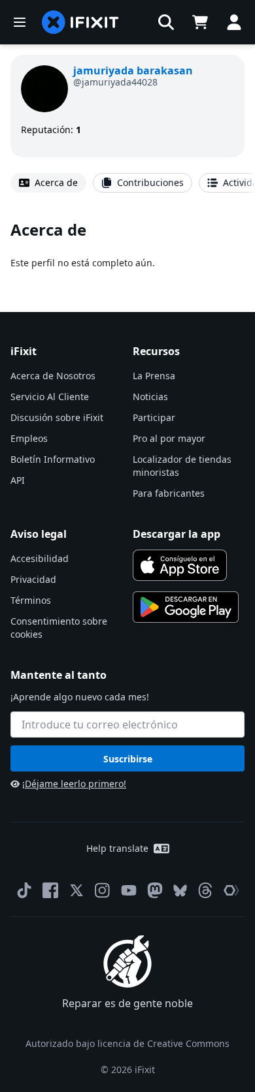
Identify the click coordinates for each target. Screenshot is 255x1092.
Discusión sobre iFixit (56, 417)
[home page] (80, 22)
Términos (30, 600)
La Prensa (154, 375)
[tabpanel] (127, 244)
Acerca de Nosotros (52, 375)
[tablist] (127, 183)
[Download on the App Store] (180, 565)
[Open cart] (200, 22)
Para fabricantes (169, 493)
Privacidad (33, 579)
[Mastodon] (155, 890)
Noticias (150, 396)
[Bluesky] (180, 890)
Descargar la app (176, 534)
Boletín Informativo (52, 459)
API (17, 480)
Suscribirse (127, 759)
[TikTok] (24, 890)
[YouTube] (129, 890)
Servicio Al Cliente (49, 396)
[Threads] (205, 890)
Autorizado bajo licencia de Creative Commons (128, 1043)
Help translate (117, 848)
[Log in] (234, 22)
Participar (154, 417)
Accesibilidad (39, 558)
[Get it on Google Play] (186, 607)
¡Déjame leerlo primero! (74, 783)
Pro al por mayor (169, 438)
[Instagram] (102, 890)
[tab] (48, 183)
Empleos (29, 438)
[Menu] (19, 22)
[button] (166, 22)
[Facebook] (50, 890)
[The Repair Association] (231, 890)
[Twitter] (76, 890)
